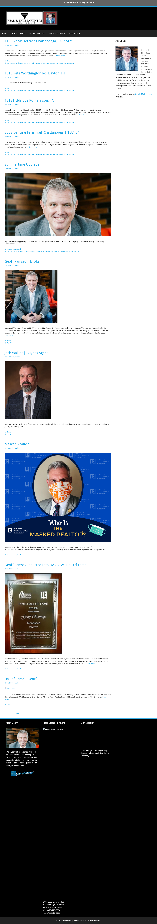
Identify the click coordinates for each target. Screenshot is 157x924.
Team (9, 341)
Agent (9, 343)
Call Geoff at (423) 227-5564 (79, 2)
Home (5, 33)
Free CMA (27, 63)
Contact (73, 33)
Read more (60, 56)
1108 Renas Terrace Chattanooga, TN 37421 (39, 41)
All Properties (36, 33)
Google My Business (143, 94)
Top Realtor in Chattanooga (65, 63)
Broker (13, 343)
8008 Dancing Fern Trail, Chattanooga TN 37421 (42, 132)
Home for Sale (50, 63)
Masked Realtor (17, 444)
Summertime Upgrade (22, 164)
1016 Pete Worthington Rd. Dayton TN (35, 73)
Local (19, 249)
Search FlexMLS (57, 33)
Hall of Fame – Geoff (21, 679)
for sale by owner (29, 251)
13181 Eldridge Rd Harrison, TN (29, 100)
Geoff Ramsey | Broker (23, 261)
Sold (8, 61)
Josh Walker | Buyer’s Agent (26, 353)
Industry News (12, 249)
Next (19, 714)
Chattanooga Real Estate (15, 63)
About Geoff (18, 33)
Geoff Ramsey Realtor (37, 63)
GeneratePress (95, 920)
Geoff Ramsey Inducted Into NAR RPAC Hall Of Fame (45, 565)
